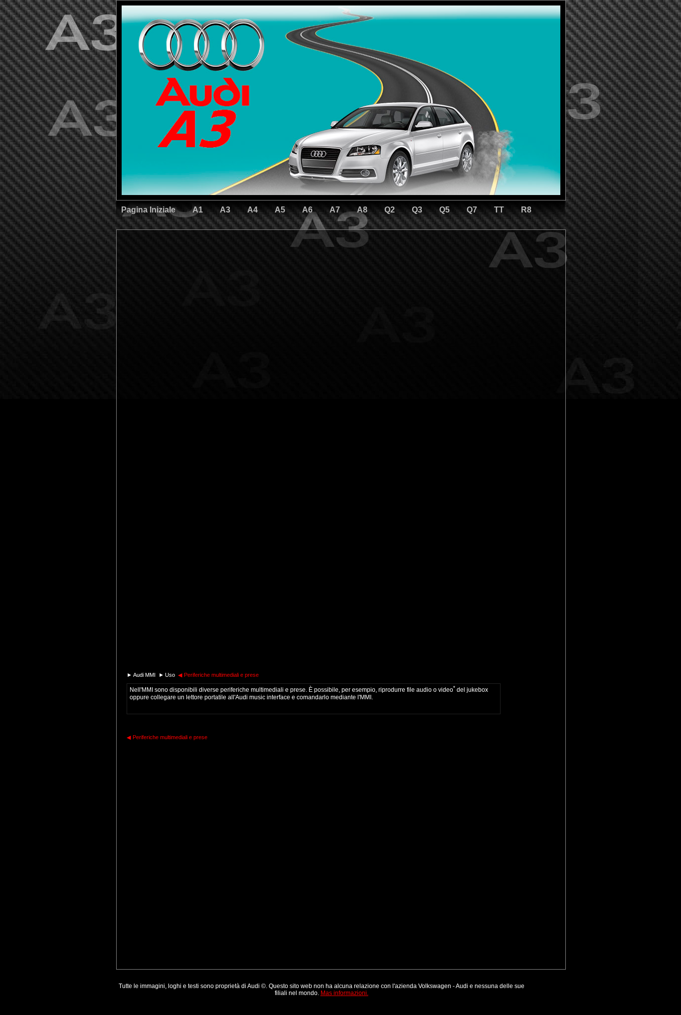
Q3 (417, 209)
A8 (362, 209)
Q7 (472, 209)
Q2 (389, 209)
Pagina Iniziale (148, 209)
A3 (225, 209)
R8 (526, 209)
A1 (197, 209)
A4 (252, 209)
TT (499, 209)
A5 (280, 209)
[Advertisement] (271, 272)
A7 (335, 209)
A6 (307, 209)
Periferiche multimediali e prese (218, 675)
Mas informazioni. (344, 993)
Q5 (444, 209)
